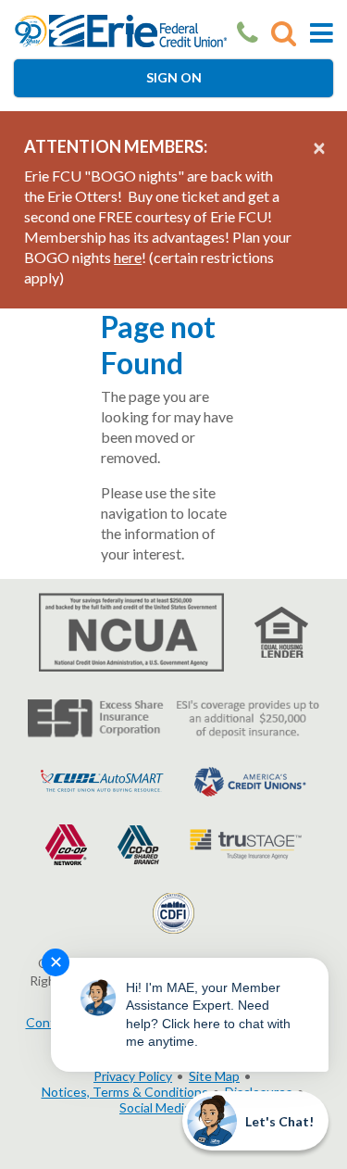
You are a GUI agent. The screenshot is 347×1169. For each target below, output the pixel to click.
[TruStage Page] (246, 842)
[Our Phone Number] (247, 33)
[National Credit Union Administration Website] (131, 631)
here (128, 257)
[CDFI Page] (173, 911)
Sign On (174, 77)
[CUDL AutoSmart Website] (102, 779)
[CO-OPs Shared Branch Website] (138, 842)
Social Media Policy (173, 1107)
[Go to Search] (283, 33)
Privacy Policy (132, 1076)
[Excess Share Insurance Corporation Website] (173, 717)
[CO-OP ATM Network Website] (66, 842)
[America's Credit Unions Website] (250, 779)
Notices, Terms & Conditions (125, 1092)
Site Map (214, 1076)
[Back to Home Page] (121, 29)
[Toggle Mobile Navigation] (321, 33)
